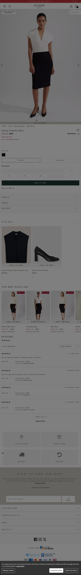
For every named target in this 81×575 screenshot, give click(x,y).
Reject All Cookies (71, 570)
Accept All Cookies (56, 570)
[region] (40, 568)
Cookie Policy (20, 566)
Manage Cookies (8, 570)
